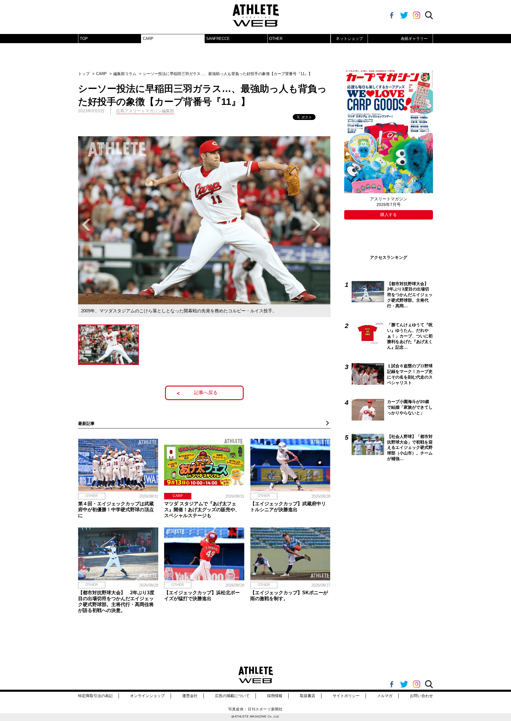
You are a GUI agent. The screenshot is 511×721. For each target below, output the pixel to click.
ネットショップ (349, 38)
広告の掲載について (232, 696)
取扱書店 (307, 696)
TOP (84, 38)
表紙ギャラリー (414, 38)
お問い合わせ (421, 696)
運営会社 (190, 696)
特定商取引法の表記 (95, 696)
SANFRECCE (218, 38)
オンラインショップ (147, 696)
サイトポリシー (346, 696)
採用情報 (274, 696)
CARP (148, 38)
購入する (388, 214)
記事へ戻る (206, 392)
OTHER (275, 38)
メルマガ (384, 696)
